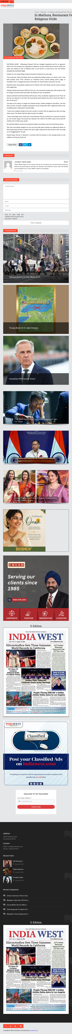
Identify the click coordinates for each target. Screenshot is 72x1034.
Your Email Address (24, 798)
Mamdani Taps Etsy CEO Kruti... (18, 900)
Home (37, 12)
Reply (66, 162)
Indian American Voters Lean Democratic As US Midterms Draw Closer (34, 420)
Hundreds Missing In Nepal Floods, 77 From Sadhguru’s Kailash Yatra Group (33, 460)
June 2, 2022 (18, 57)
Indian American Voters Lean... (18, 896)
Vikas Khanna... (18, 869)
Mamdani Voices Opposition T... (18, 914)
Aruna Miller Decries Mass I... (17, 905)
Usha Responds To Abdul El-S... (17, 909)
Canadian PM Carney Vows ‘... (23, 378)
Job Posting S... (18, 861)
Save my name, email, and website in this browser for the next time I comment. (14, 216)
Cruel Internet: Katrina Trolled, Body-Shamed (30, 500)
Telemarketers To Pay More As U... (25, 277)
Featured (43, 12)
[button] (36, 407)
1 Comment (10, 57)
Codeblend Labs (34, 1030)
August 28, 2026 (19, 864)
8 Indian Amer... (18, 877)
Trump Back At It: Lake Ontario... (24, 328)
